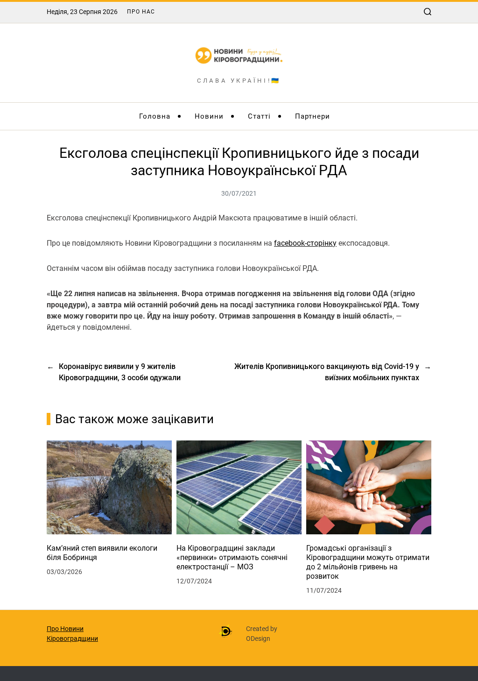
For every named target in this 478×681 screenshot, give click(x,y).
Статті (259, 116)
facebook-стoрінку (305, 243)
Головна (154, 116)
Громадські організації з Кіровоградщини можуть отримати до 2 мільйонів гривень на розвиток (367, 562)
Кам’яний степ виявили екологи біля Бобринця (102, 553)
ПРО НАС (141, 11)
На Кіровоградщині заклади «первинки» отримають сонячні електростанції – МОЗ (232, 557)
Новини (209, 116)
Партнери (312, 116)
